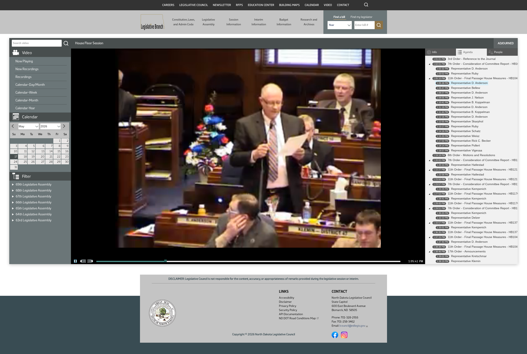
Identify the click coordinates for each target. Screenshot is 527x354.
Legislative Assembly (208, 22)
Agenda (468, 52)
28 (50, 162)
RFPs (239, 5)
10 (15, 151)
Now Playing (24, 61)
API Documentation (291, 314)
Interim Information (259, 22)
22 (58, 156)
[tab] (471, 52)
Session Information (233, 22)
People (498, 52)
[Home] (152, 22)
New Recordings (26, 69)
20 (42, 156)
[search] (65, 43)
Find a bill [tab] (339, 17)
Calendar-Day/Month (30, 85)
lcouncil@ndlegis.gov (352, 325)
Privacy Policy (287, 306)
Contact (343, 5)
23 (66, 156)
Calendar (312, 5)
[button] (41, 115)
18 (25, 156)
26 (33, 162)
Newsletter (222, 5)
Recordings (23, 77)
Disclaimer (285, 302)
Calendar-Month (26, 100)
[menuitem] (40, 61)
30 (66, 162)
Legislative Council (193, 5)
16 (66, 151)
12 (33, 151)
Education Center (261, 5)
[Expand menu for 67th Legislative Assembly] (12, 195)
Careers (168, 5)
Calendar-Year (25, 108)
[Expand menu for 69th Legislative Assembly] (12, 183)
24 (15, 162)
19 (33, 156)
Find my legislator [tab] (361, 17)
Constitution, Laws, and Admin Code (183, 22)
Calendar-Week (26, 92)
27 (42, 162)
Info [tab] (434, 52)
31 (15, 167)
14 (51, 151)
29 (58, 162)
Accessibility (286, 297)
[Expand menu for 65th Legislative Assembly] (12, 207)
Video (328, 5)
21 (51, 156)
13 (43, 151)
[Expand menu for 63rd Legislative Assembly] (12, 219)
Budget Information (284, 22)
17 (16, 156)
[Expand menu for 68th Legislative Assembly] (12, 189)
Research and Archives (309, 22)
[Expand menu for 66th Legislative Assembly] (12, 201)
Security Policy (288, 310)
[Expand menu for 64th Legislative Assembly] (12, 213)
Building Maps (289, 5)
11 (25, 151)
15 (59, 151)
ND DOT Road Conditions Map (297, 318)
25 (25, 162)
